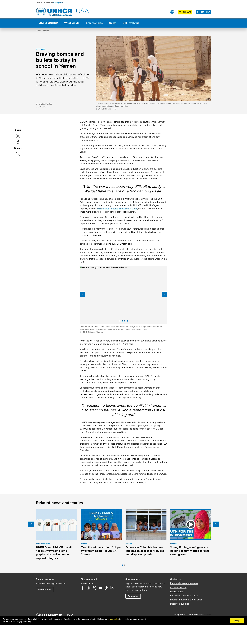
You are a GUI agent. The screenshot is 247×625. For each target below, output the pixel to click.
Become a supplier (179, 603)
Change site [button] (58, 2)
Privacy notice (179, 614)
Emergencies (94, 23)
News (112, 23)
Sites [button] (172, 12)
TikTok (106, 588)
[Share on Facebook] (18, 141)
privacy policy (113, 619)
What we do (72, 23)
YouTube (100, 588)
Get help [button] (205, 12)
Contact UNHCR (178, 587)
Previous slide (82, 294)
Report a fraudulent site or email (186, 599)
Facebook (82, 588)
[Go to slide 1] (123, 565)
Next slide (164, 294)
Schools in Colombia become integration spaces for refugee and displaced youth (145, 551)
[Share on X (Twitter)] (18, 136)
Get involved (130, 23)
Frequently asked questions (184, 583)
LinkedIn (112, 588)
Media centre (176, 591)
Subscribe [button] (133, 596)
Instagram (88, 588)
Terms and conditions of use (199, 614)
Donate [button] (187, 12)
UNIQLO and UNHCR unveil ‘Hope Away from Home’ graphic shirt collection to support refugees (54, 552)
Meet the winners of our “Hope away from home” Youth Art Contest (101, 551)
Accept (237, 621)
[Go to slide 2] (125, 565)
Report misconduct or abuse (184, 595)
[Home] (54, 11)
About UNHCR (48, 23)
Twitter (94, 588)
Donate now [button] (44, 589)
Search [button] (164, 12)
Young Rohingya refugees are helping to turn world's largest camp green (189, 551)
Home (38, 30)
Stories (46, 30)
